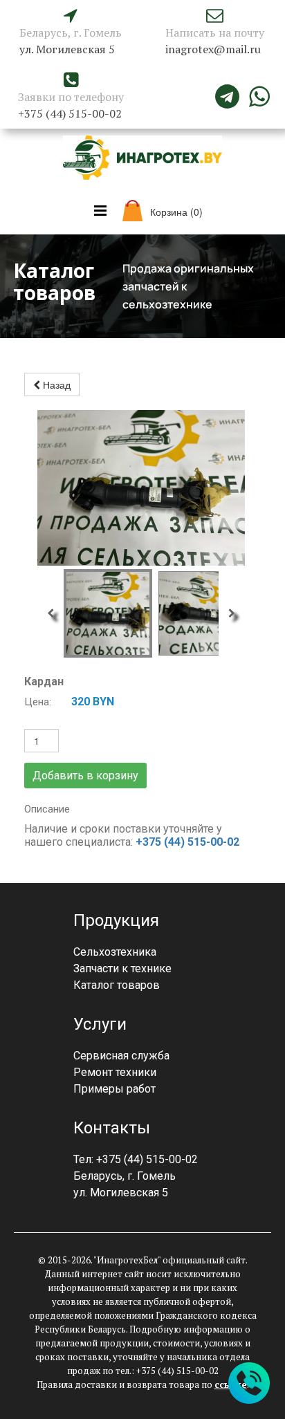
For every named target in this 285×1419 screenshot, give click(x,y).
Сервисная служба (121, 1055)
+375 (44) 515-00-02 (187, 841)
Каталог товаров (116, 985)
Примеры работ (114, 1088)
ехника (138, 951)
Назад (55, 384)
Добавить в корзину (85, 775)
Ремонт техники (114, 1072)
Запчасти (96, 968)
